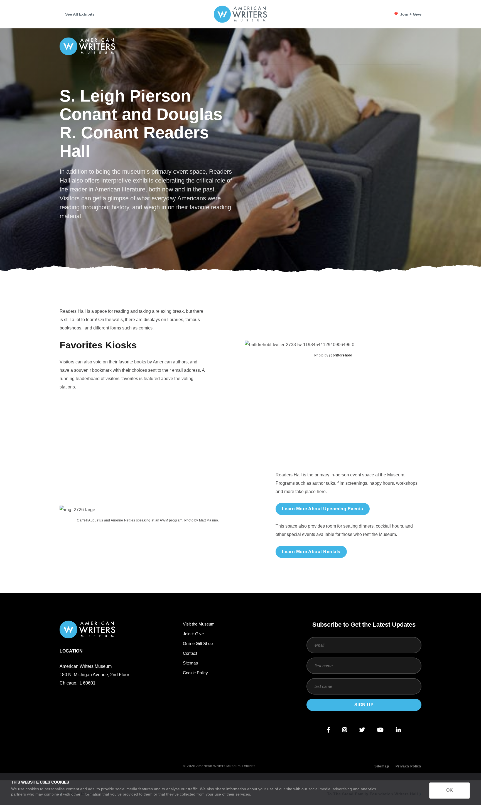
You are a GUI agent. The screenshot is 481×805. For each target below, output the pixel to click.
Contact (190, 653)
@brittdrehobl (340, 355)
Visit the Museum (199, 624)
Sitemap (190, 663)
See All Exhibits (80, 14)
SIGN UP (364, 704)
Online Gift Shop (198, 643)
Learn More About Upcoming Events (322, 508)
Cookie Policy (195, 672)
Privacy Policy (408, 766)
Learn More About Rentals (311, 551)
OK (449, 790)
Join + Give (410, 14)
